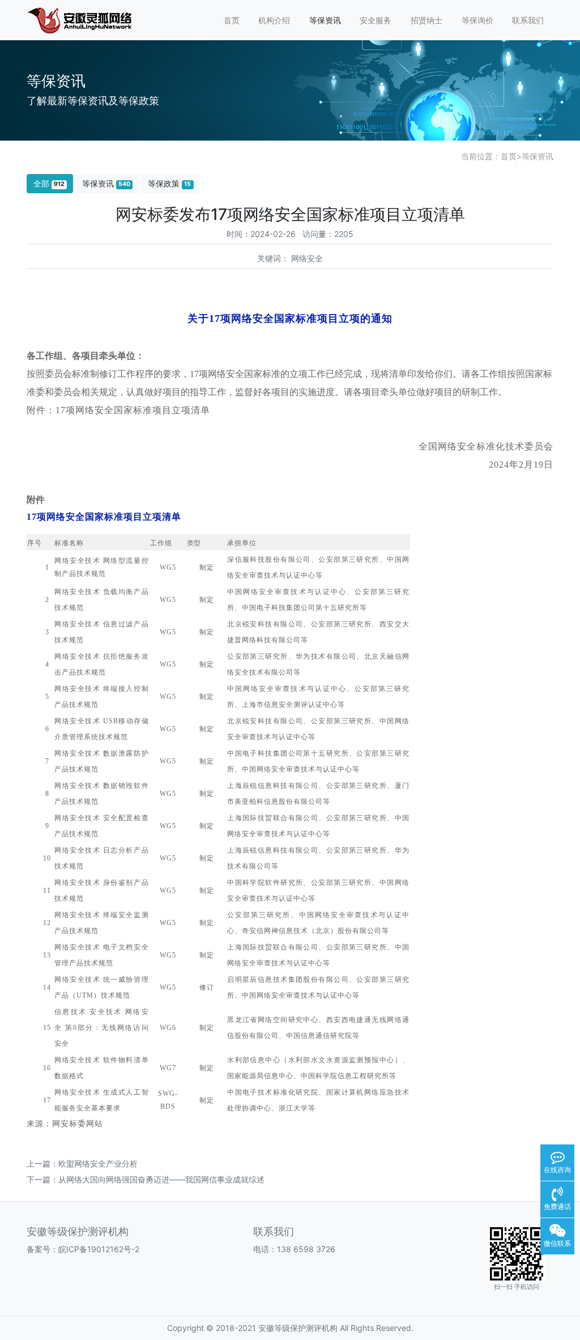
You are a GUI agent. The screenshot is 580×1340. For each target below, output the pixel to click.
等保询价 (477, 20)
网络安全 (307, 258)
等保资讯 (325, 20)
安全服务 (375, 20)
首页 (232, 20)
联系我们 (528, 20)
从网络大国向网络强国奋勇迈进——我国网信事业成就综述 (161, 1179)
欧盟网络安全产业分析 (98, 1163)
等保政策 (169, 183)
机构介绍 (274, 20)
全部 (49, 183)
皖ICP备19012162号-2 (98, 1249)
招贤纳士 (426, 20)
